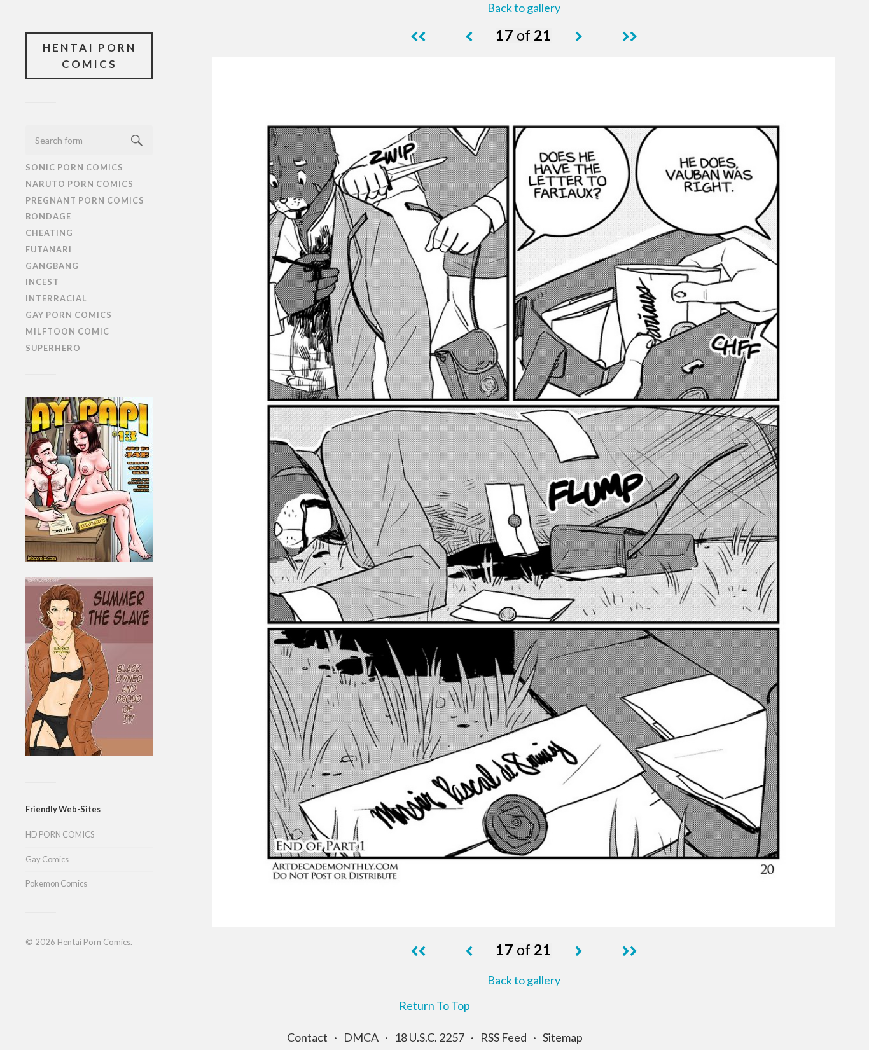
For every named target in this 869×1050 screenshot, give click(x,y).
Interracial (56, 298)
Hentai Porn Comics (89, 56)
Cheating (49, 233)
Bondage (48, 216)
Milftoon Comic (67, 331)
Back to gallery (523, 8)
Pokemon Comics (56, 883)
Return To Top (434, 1005)
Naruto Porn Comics (79, 184)
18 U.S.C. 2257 (429, 1037)
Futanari (48, 249)
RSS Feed (503, 1037)
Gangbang (52, 266)
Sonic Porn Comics (74, 167)
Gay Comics (47, 859)
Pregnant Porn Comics (84, 200)
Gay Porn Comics (68, 315)
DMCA (361, 1037)
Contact (307, 1037)
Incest (42, 282)
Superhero (53, 348)
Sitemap (563, 1037)
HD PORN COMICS (59, 834)
